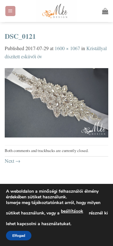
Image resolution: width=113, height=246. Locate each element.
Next (12, 160)
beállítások (72, 211)
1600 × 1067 (67, 48)
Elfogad (18, 235)
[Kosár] (105, 11)
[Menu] (10, 11)
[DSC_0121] (56, 101)
